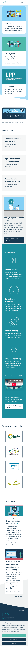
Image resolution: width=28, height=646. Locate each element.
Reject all (14, 643)
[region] (14, 633)
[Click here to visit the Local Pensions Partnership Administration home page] (6, 2)
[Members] (14, 21)
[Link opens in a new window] (14, 113)
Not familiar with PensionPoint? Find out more (12, 124)
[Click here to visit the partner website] (14, 436)
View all (23, 492)
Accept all (14, 635)
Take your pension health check (12, 240)
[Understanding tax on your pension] (14, 143)
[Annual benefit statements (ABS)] (14, 183)
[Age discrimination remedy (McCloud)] (14, 163)
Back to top (21, 610)
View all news (19, 597)
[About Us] (14, 84)
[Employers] (14, 53)
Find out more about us (11, 406)
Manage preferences (14, 639)
